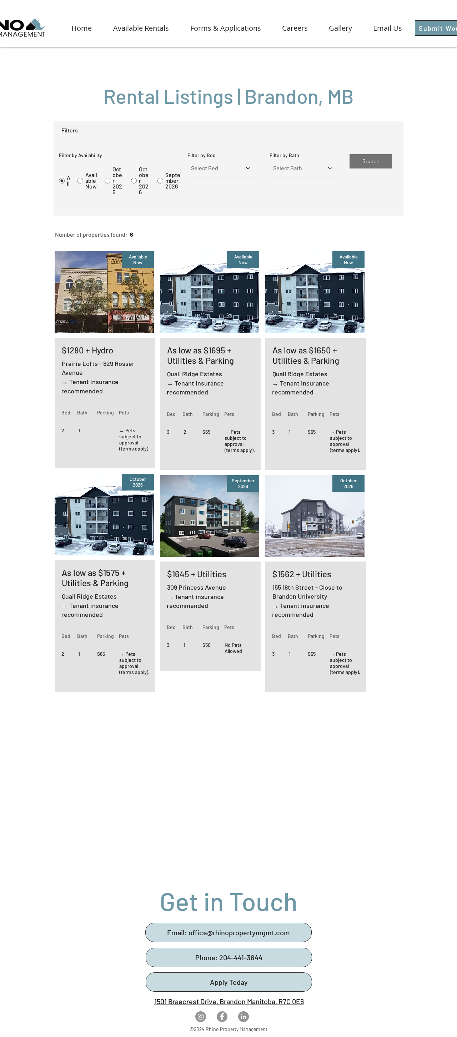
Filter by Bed (201, 155)
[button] (133, 28)
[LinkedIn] (243, 1016)
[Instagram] (200, 1016)
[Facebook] (222, 1016)
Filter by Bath (284, 155)
